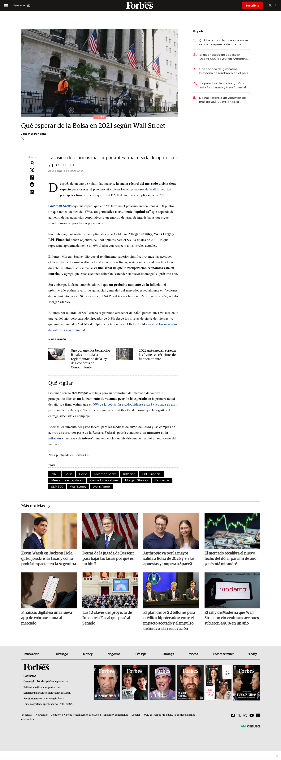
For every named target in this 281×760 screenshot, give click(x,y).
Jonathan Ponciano (34, 133)
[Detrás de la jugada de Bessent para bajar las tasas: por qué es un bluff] (110, 531)
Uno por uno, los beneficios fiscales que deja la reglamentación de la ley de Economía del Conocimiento (90, 359)
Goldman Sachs (105, 474)
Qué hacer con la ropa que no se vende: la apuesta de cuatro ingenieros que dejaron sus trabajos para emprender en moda (223, 42)
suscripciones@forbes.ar (52, 698)
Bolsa (68, 474)
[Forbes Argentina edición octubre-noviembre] (218, 682)
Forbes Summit (223, 654)
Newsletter (42, 715)
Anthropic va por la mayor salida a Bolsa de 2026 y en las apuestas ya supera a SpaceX (168, 558)
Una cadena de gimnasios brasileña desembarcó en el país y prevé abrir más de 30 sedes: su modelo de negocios (224, 71)
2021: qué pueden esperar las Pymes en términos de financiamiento (157, 355)
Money (87, 654)
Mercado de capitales (67, 480)
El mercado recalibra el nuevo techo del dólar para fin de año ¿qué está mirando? (230, 558)
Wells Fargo (101, 486)
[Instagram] (245, 715)
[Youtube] (251, 715)
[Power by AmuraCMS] (250, 726)
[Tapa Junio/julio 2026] (107, 682)
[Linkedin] (32, 192)
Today (253, 654)
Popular (199, 31)
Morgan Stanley (136, 480)
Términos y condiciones (115, 715)
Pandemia (162, 480)
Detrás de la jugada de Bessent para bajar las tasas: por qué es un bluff (108, 558)
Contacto (56, 715)
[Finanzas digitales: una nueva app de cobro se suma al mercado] (49, 590)
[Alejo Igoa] (162, 682)
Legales (136, 715)
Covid (83, 474)
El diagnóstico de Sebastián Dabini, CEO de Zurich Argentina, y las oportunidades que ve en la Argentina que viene (224, 57)
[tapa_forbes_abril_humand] (135, 682)
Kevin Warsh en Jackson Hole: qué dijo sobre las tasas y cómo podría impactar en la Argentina (48, 558)
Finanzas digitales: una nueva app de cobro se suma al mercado (46, 618)
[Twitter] (32, 170)
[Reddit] (32, 185)
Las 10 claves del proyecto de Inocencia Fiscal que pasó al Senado (107, 618)
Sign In (273, 5)
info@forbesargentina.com (46, 687)
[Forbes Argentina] (140, 5)
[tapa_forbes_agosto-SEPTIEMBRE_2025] (246, 682)
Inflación (129, 474)
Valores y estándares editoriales (81, 715)
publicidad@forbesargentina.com (52, 681)
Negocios (113, 654)
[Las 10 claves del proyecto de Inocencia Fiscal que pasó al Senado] (110, 590)
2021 (54, 474)
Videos (193, 654)
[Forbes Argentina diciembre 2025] (190, 682)
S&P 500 (57, 486)
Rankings (168, 654)
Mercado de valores (103, 480)
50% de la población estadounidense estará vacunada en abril (135, 404)
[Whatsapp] (32, 163)
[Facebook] (32, 177)
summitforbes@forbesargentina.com (51, 693)
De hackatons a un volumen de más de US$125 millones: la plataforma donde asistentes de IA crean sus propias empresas (225, 100)
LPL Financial (151, 474)
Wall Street (157, 189)
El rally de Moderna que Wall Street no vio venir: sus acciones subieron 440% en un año (232, 618)
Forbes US (82, 454)
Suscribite (252, 5)
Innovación (31, 654)
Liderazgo (61, 654)
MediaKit (27, 715)
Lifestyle (140, 654)
